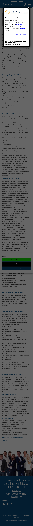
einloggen (19, 24)
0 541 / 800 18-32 (21, 35)
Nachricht (22, 28)
